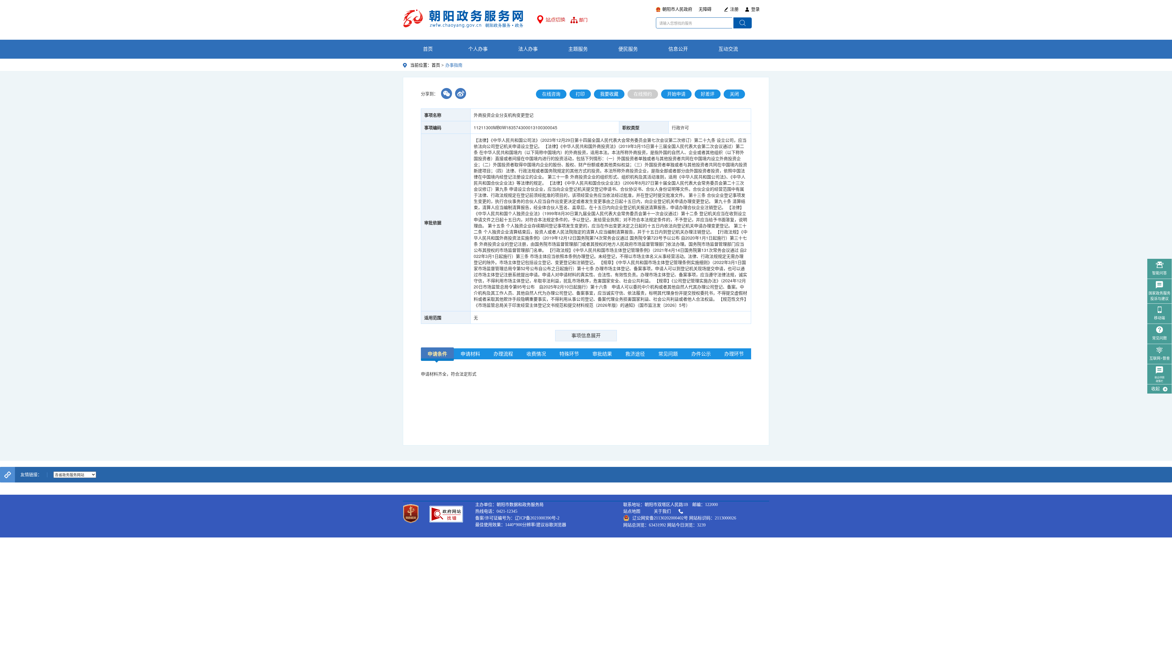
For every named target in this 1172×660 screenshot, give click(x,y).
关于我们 (662, 511)
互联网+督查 (1159, 358)
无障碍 (705, 9)
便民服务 (628, 49)
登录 (755, 9)
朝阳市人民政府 (677, 9)
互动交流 (728, 49)
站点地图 (631, 511)
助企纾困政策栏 (1159, 379)
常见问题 (1159, 338)
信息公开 (678, 49)
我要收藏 (609, 94)
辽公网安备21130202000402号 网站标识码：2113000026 (684, 518)
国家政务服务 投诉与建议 (1159, 296)
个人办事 (478, 49)
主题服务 (578, 49)
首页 (428, 49)
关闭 (734, 94)
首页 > (438, 65)
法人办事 (528, 49)
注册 (734, 9)
